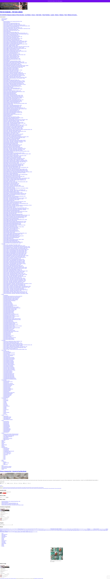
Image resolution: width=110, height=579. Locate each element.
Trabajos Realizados (4, 444)
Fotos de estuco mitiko (42, 530)
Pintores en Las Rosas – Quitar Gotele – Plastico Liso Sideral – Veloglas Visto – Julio (14, 179)
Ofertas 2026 (3, 440)
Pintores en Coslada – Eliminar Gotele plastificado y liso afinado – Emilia (12, 112)
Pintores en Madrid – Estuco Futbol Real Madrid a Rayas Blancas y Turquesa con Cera (14, 194)
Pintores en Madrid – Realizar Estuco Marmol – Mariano (10, 45)
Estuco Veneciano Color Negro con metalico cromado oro (10, 299)
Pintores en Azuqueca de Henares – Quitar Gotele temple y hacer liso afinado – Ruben (14, 54)
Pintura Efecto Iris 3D (6, 351)
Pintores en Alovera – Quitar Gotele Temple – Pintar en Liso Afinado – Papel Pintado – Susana (15, 119)
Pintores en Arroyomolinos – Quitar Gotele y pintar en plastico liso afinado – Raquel (14, 66)
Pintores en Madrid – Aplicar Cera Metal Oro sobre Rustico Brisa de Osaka (12, 214)
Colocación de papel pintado (6, 487)
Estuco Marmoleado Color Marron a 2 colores (9, 326)
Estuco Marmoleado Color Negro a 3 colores (9, 316)
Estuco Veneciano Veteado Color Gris (8, 320)
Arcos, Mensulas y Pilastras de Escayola (8, 435)
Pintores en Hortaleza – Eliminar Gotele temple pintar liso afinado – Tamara (13, 95)
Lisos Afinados (4, 340)
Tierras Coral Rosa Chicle (6, 356)
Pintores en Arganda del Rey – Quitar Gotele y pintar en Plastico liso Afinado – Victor (14, 284)
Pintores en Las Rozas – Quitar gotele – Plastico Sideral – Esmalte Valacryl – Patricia (14, 141)
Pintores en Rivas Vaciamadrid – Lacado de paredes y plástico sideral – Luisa (13, 99)
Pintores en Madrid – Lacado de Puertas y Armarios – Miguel (11, 199)
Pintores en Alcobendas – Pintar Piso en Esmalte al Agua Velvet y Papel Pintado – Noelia (14, 193)
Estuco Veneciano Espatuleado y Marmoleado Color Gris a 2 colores (12, 319)
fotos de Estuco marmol (36, 530)
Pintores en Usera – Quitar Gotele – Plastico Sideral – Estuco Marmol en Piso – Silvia (14, 148)
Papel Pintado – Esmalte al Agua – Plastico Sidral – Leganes (11, 121)
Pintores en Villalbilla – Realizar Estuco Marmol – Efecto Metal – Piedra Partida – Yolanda (15, 77)
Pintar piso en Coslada (81, 530)
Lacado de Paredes (5, 415)
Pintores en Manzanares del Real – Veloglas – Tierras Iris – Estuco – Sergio (13, 133)
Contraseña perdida (4, 468)
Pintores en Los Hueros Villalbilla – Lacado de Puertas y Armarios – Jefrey (13, 233)
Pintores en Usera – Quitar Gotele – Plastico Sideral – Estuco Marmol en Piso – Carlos (14, 131)
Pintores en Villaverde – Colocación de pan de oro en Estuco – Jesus (12, 50)
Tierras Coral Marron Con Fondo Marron (8, 366)
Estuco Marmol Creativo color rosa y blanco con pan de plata (11, 297)
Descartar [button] (61, 1)
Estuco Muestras (5, 295)
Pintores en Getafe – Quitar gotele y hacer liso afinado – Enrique (11, 244)
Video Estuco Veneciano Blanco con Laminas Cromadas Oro (11, 68)
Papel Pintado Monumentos (6, 428)
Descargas (4, 461)
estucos (22, 530)
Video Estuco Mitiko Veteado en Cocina (8, 238)
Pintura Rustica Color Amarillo (7, 386)
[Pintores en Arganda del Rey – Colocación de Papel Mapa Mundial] (14, 478)
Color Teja (4, 413)
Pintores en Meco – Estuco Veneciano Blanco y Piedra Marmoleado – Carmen (13, 117)
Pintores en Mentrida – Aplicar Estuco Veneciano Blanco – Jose (11, 98)
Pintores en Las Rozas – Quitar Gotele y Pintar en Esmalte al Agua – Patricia (13, 122)
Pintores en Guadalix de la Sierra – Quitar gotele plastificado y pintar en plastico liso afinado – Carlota (16, 25)
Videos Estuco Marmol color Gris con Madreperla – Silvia (10, 143)
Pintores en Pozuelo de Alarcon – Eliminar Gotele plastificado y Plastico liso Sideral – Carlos (15, 169)
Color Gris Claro (5, 404)
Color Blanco (5, 402)
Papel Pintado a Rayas (6, 422)
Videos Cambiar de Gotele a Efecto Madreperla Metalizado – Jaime (11, 166)
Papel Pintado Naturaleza (6, 426)
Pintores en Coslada (92, 530)
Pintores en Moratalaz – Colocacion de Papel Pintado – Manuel (11, 56)
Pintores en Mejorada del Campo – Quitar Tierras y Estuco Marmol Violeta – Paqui (13, 176)
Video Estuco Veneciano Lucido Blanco (8, 87)
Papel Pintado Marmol (6, 421)
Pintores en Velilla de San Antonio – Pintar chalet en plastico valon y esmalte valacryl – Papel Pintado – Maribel (17, 171)
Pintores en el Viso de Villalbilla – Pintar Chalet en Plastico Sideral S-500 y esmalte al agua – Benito (16, 46)
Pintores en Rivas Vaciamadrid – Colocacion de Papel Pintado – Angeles (12, 97)
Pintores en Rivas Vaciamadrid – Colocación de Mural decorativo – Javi (12, 86)
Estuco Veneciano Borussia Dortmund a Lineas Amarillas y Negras (11, 307)
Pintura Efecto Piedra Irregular (7, 395)
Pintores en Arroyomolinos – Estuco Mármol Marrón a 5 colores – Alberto (12, 127)
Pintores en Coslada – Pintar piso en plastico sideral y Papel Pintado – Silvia (13, 164)
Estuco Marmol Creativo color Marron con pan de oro (10, 305)
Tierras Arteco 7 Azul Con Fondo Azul (8, 355)
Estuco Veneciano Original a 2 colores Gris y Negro (9, 309)
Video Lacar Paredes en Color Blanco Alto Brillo (9, 188)
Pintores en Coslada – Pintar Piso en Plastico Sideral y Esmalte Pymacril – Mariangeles (14, 209)
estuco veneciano (26, 530)
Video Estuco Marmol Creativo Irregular (8, 151)
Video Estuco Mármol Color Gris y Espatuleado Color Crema (11, 204)
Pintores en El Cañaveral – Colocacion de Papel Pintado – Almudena (12, 60)
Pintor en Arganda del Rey (18, 487)
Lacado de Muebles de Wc (6, 418)
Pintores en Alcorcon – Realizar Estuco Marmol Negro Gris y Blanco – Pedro (13, 72)
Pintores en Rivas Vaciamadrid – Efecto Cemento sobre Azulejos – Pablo (12, 36)
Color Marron (5, 407)
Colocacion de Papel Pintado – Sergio (8, 104)
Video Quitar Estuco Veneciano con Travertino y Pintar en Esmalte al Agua (12, 147)
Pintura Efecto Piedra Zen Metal (7, 394)
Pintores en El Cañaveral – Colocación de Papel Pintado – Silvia (11, 35)
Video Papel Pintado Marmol (6, 31)
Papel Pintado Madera (6, 427)
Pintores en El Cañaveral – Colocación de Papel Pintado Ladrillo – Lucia (12, 114)
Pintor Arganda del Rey (12, 487)
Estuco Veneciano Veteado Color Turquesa (8, 339)
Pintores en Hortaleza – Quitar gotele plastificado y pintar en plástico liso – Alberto (14, 81)
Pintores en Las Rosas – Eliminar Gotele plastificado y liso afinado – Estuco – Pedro (14, 123)
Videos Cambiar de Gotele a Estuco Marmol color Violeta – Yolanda (11, 177)
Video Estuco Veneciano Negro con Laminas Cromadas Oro (10, 69)
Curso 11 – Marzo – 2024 (6, 453)
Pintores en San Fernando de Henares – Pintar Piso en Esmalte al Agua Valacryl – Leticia (14, 216)
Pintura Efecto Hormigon (6, 396)
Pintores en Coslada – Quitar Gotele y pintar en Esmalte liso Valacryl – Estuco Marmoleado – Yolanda (16, 178)
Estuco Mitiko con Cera (5, 530)
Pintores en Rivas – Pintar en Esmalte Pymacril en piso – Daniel (11, 168)
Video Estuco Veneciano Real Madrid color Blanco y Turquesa (11, 191)
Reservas (3, 445)
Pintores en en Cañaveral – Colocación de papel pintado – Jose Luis (12, 85)
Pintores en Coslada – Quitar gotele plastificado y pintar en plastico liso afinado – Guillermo (15, 41)
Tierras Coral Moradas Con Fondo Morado (8, 361)
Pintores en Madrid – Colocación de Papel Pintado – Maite (10, 29)
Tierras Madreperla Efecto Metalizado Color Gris (9, 378)
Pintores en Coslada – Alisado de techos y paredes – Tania (11, 32)
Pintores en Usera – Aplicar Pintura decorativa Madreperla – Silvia (11, 145)
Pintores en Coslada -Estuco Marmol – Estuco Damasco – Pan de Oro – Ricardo (13, 47)
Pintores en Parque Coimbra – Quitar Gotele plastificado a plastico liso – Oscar (13, 74)
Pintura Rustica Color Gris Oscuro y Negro (8, 384)
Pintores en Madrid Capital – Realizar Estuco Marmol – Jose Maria (11, 63)
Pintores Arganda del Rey (29, 487)
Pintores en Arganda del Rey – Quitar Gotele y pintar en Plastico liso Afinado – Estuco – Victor (15, 170)
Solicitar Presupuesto (4, 18)
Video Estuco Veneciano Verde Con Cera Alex (9, 195)
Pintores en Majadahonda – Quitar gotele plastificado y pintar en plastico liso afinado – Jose (15, 248)
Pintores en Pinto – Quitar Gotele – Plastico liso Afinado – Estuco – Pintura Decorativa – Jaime (15, 167)
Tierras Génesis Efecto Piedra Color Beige (8, 373)
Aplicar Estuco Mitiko (34, 528)
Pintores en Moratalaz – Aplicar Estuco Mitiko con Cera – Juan (11, 231)
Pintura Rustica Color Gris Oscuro (7, 385)
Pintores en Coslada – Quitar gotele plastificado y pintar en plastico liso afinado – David (14, 251)
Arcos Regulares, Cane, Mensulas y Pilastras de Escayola (10, 434)
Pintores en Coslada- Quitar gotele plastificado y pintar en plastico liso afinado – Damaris (15, 253)
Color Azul (4, 398)
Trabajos (3, 20)
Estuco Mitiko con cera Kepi (12, 530)
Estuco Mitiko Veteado (18, 530)
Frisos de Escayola (5, 437)
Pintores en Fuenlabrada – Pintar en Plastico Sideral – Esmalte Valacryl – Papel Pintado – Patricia (16, 208)
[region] (55, 554)
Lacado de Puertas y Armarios (7, 416)
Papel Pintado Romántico (6, 425)
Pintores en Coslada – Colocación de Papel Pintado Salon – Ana (11, 109)
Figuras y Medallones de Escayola (7, 436)
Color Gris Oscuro (5, 405)
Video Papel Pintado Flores (6, 22)
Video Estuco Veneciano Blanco (7, 115)
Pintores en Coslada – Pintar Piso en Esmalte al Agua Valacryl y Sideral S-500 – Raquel (14, 161)
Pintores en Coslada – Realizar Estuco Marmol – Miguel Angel (11, 44)
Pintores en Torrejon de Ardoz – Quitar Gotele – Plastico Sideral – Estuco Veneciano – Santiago (15, 293)
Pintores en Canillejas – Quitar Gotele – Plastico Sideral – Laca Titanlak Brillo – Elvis (14, 189)
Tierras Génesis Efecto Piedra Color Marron (9, 377)
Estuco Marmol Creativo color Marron (8, 304)
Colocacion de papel (5, 488)
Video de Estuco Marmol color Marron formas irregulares (10, 142)
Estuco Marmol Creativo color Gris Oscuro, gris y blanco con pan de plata (12, 296)
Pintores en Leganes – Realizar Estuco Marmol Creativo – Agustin (12, 59)
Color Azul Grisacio (5, 399)
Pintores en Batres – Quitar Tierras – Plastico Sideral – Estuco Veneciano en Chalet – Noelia (15, 181)
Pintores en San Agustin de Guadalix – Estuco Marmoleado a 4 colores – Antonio (13, 152)
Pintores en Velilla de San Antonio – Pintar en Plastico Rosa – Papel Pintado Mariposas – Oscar (15, 203)
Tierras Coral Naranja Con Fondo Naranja (8, 362)
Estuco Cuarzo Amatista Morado (7, 302)
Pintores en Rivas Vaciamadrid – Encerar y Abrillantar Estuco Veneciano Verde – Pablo (14, 196)
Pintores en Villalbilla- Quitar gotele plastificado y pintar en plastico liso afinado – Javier (14, 48)
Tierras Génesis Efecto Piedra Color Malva (8, 376)
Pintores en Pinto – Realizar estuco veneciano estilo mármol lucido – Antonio (13, 82)
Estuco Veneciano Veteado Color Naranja (8, 311)
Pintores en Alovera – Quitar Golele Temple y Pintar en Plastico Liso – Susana (13, 198)
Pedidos (4, 463)
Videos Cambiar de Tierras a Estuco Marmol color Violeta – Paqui (11, 175)
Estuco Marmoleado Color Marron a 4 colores (9, 330)
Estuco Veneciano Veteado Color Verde (8, 321)
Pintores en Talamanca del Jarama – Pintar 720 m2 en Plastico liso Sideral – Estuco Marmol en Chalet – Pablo (17, 129)
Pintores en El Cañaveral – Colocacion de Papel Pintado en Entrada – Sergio (13, 96)
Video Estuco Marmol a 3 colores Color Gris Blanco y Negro (10, 184)
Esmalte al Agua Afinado (5, 397)
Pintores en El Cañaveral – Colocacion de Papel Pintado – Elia (11, 79)
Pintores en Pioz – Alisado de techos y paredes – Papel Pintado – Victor (12, 27)
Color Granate (5, 403)
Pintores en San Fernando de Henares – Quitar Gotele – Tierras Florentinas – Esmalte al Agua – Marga (16, 28)
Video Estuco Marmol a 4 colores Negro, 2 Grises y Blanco (10, 70)
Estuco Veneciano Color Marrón (7, 336)
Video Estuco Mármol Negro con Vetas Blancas (9, 113)
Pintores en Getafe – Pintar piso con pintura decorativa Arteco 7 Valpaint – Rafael (14, 163)
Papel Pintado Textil (6, 432)
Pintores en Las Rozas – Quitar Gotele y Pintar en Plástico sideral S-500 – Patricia (14, 137)
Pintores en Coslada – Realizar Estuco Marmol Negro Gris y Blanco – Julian (13, 67)
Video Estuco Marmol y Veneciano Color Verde (9, 180)
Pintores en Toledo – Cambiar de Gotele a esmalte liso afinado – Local (12, 134)
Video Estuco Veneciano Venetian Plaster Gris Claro (10, 92)
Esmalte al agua (76, 528)
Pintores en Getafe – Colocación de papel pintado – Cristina (11, 139)
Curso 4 (4, 458)
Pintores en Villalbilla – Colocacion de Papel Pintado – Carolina (11, 49)
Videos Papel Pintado (41, 487)
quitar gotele (25, 531)
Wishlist (3, 469)
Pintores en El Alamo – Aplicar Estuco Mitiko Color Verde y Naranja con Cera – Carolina (14, 222)
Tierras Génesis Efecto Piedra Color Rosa (8, 375)
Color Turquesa (5, 414)
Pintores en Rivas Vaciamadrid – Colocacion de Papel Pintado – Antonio (12, 40)
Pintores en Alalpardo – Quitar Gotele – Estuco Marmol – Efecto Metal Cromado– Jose (14, 73)
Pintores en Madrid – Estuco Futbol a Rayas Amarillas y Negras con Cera (12, 212)
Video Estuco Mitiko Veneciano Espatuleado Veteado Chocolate (11, 210)
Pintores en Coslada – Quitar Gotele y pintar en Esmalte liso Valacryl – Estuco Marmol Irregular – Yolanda (17, 153)
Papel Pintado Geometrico (6, 430)
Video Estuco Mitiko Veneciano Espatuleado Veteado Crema (11, 230)
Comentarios (3, 446)
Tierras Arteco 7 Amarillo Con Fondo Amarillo (9, 354)
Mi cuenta (3, 546)
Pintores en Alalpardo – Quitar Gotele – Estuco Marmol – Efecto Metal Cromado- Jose (14, 257)
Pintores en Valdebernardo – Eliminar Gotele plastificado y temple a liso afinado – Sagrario (15, 108)
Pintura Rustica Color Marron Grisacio (8, 388)
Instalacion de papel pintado (60, 530)
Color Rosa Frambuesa (6, 412)
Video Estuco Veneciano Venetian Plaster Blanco (9, 93)
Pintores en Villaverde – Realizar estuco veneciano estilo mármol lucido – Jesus (13, 83)
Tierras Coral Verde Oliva (6, 353)
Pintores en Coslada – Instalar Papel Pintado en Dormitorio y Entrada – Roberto (13, 226)
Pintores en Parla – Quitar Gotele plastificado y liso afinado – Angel (12, 90)
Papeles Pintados (4, 543)
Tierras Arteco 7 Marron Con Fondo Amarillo (9, 368)
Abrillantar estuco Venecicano (4, 528)
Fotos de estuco (31, 530)
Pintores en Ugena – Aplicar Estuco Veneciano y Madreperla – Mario (12, 130)
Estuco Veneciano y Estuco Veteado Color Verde (9, 337)
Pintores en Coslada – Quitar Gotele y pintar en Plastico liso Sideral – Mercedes (13, 186)
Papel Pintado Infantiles (6, 431)
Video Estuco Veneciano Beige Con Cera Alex (9, 187)
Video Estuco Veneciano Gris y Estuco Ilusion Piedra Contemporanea (12, 157)
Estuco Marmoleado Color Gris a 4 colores (8, 328)
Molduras (3, 433)
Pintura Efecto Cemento (6, 380)
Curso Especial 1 (5, 454)
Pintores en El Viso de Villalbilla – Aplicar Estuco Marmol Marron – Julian (12, 144)
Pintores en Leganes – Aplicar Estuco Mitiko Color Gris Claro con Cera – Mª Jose (13, 217)
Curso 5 (4, 459)
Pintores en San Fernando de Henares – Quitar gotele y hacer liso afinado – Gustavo (14, 24)
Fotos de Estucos (4, 19)
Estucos (3, 294)
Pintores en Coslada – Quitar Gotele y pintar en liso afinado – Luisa (12, 71)
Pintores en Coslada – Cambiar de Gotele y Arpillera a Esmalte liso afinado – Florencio (14, 140)
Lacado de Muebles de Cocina (7, 417)
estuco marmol (96, 529)
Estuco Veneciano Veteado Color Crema (8, 335)
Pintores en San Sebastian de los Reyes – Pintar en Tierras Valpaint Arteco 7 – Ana (14, 107)
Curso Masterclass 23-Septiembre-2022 (8, 451)
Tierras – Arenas (4, 350)
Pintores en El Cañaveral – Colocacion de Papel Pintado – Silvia (11, 39)
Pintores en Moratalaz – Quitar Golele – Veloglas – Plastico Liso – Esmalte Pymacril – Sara (15, 190)
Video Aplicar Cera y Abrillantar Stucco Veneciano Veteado (10, 227)
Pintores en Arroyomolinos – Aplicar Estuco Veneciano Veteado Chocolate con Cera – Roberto (15, 211)
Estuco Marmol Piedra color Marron (7, 303)
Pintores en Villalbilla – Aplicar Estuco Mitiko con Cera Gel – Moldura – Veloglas (13, 239)
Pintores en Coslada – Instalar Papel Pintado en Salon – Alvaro (11, 241)
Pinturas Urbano (4, 531)
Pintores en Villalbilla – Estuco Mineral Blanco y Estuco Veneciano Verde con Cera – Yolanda (15, 215)
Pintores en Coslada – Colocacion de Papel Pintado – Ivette (11, 57)
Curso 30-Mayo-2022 (6, 450)
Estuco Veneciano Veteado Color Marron (8, 312)
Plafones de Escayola (6, 439)
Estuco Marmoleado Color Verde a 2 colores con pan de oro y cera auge (12, 325)
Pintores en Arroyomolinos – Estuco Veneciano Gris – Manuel (11, 116)
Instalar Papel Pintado (71, 530)
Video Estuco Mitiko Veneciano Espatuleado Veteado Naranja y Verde (12, 223)
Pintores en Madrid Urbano (104, 530)
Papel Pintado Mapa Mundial (6, 429)
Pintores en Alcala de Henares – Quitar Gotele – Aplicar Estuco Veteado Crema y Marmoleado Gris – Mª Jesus (17, 205)
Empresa (3, 538)
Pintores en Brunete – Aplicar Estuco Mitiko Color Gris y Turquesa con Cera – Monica (14, 224)
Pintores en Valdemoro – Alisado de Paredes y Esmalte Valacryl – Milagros (13, 150)
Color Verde (4, 408)
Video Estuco (30, 531)
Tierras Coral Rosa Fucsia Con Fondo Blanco (9, 358)
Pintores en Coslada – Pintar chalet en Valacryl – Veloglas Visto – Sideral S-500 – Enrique (15, 160)
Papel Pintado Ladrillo (6, 423)
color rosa (4, 411)
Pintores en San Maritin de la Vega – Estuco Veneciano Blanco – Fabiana (12, 88)
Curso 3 (4, 457)
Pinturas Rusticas (4, 379)
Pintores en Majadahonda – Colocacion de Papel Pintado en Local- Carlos (12, 42)
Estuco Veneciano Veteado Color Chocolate (8, 310)
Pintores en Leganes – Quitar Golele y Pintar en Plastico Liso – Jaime (12, 202)
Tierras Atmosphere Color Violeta (7, 370)
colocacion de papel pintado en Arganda (12, 488)
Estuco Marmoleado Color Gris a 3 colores (8, 317)
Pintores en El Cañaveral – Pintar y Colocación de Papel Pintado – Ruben (12, 21)
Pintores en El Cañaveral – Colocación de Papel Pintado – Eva (11, 26)
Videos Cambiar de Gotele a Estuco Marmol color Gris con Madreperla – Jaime (13, 165)
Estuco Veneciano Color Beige (7, 333)
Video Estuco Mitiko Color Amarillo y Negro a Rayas (9, 213)
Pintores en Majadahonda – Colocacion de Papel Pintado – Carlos (11, 58)
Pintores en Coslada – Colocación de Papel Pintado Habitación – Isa (12, 106)
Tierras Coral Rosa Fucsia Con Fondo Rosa (8, 359)
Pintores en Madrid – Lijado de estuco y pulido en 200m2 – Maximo (12, 76)
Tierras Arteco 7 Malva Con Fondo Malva (8, 363)
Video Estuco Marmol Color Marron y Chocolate (9, 206)
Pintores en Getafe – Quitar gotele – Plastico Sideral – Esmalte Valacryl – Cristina (14, 149)
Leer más (1, 485)
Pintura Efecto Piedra (6, 391)
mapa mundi (28, 488)
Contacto (3, 539)
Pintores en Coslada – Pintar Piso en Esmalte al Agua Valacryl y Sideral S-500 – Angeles (14, 155)
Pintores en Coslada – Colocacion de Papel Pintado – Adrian (11, 55)
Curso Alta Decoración (4, 447)
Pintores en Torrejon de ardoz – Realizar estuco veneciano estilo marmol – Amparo (14, 91)
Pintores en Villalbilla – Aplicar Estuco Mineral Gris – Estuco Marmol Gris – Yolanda (14, 158)
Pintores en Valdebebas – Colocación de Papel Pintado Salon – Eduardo (12, 100)
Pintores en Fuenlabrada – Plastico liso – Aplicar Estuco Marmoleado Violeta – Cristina (14, 201)
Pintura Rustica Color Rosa (6, 390)
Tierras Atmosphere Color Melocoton (8, 371)
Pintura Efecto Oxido (6, 382)
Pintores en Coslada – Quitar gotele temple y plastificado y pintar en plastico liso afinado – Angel (16, 33)
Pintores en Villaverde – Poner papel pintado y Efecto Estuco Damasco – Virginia (13, 61)
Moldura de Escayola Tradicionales (7, 438)
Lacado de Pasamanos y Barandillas (8, 419)
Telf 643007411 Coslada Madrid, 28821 (38, 578)
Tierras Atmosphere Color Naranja (7, 372)
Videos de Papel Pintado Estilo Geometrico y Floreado (10, 225)
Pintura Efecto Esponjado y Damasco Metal (9, 392)
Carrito (2, 465)
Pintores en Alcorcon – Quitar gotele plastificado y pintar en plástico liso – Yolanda (14, 78)
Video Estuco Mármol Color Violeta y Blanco (8, 200)
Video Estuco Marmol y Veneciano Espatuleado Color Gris (10, 173)
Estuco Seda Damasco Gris (6, 334)
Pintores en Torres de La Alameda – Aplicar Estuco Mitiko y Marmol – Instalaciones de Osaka (15, 174)
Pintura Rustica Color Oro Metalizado (8, 383)
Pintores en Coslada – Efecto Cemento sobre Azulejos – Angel (11, 30)
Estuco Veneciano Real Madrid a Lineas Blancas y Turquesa (11, 306)
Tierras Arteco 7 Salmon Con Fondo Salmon (8, 369)
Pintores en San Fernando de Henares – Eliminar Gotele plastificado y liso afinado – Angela (15, 103)
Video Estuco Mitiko (35, 531)
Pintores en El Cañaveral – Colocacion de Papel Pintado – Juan (11, 102)
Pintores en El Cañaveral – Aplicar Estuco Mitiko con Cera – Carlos (12, 242)
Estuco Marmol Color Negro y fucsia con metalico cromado (10, 314)
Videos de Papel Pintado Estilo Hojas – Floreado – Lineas (10, 154)
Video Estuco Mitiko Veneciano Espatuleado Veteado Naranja (11, 237)
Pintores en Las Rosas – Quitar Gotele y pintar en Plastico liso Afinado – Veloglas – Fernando (15, 289)
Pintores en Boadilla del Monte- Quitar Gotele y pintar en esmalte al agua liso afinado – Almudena (15, 65)
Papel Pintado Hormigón (6, 424)
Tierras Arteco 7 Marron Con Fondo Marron (8, 367)
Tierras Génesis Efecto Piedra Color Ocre (8, 374)
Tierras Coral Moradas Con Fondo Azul (8, 360)
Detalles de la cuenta (6, 462)
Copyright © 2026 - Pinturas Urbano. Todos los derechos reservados (8, 578)
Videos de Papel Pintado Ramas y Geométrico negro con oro (11, 118)
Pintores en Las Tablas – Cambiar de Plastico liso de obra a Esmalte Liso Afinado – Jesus (15, 349)
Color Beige (4, 401)
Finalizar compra (5, 464)
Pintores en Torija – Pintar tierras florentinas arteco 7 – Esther (11, 53)
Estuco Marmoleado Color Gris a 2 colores (8, 313)
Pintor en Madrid (24, 487)
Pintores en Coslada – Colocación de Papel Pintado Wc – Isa (11, 110)
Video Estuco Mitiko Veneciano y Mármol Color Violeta (10, 220)
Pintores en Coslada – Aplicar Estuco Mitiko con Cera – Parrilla (11, 236)
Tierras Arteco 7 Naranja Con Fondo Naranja (9, 364)
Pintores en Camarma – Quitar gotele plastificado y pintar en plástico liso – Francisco (14, 84)
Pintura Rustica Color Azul (6, 387)
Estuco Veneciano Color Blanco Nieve (8, 332)
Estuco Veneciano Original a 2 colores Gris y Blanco (10, 308)
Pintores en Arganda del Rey (35, 487)
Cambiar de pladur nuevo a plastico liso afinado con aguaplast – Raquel (12, 64)
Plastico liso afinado (11, 531)
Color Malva (4, 406)
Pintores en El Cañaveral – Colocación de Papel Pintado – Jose (11, 23)
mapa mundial (31, 488)
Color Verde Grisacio (6, 409)
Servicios (3, 443)
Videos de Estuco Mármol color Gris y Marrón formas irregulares (11, 146)
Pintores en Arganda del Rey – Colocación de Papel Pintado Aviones (12, 135)
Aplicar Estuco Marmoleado (27, 528)
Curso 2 (4, 456)
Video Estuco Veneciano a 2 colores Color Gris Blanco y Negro (11, 183)
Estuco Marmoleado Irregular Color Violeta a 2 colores (10, 322)
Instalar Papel (66, 530)
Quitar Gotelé (3, 243)
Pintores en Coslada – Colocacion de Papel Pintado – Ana (10, 52)
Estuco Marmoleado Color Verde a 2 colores (9, 324)
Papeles (3, 420)
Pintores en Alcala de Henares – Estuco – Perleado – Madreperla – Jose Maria (13, 126)
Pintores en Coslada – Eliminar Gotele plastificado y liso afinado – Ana (12, 111)
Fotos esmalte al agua (48, 530)
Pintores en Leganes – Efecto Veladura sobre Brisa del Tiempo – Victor (12, 105)
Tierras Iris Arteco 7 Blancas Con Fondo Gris (9, 352)
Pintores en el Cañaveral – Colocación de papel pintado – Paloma (11, 132)
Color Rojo (4, 410)
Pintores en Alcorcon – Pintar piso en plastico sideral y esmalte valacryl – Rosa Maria (14, 172)
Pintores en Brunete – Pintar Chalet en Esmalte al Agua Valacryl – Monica (12, 192)
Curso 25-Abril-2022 (6, 449)
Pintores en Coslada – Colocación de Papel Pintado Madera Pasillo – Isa (12, 101)
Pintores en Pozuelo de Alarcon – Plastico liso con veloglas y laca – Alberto (13, 128)
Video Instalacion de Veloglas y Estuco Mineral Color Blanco (11, 218)
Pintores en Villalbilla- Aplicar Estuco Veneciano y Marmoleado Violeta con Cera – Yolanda (14, 221)
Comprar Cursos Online (6, 448)
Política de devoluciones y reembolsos (6, 466)
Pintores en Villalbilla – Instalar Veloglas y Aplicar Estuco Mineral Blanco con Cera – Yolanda (15, 219)
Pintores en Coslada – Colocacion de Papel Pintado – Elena (11, 37)
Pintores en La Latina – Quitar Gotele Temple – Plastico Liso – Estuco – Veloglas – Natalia (15, 124)
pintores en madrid (97, 530)
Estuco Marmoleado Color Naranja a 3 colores (9, 323)
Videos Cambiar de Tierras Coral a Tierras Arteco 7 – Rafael (11, 162)
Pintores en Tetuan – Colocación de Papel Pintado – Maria (10, 34)
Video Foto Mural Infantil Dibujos (7, 89)
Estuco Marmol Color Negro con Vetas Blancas (9, 300)
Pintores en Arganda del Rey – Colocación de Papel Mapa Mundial (11, 138)
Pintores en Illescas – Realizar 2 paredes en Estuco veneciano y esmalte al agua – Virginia (15, 62)
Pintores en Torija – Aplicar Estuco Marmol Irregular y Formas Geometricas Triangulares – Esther (16, 136)
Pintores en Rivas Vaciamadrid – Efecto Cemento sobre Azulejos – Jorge (12, 38)
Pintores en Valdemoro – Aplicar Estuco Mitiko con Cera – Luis (11, 228)
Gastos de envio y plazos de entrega (6, 467)
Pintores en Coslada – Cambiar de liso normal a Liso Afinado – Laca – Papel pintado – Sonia (15, 346)
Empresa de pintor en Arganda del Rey (21, 488)
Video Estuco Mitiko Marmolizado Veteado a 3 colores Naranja (11, 234)
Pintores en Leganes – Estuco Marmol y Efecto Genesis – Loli (11, 51)
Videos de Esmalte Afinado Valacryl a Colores (9, 232)
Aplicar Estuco (20, 529)
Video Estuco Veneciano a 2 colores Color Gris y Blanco (10, 182)
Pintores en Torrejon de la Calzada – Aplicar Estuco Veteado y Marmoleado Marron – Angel (15, 207)
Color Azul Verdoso (5, 400)
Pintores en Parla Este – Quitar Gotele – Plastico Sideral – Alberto (12, 185)
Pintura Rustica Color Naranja (7, 389)
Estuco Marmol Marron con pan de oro (8, 329)
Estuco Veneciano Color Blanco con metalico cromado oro (10, 298)
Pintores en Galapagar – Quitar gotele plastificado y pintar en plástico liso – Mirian (14, 75)
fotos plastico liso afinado (53, 530)
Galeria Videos (3, 442)
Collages (3, 441)
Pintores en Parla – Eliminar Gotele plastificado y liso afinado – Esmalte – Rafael (13, 120)
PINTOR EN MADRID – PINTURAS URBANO (11, 12)
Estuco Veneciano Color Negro (7, 301)
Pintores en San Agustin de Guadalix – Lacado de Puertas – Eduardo (12, 156)
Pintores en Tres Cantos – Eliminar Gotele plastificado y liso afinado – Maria (13, 125)
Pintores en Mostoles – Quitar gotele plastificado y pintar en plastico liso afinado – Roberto (15, 43)
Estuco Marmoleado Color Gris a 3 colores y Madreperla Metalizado (12, 318)
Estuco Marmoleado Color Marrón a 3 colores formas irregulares (11, 327)
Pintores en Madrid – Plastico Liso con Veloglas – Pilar (10, 229)
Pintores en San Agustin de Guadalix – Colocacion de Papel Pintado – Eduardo (13, 159)
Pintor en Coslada (87, 530)
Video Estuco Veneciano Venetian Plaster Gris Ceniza (10, 94)
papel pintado (35, 488)
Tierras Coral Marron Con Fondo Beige (8, 365)
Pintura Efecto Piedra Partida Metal (8, 393)
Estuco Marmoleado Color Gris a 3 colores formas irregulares (11, 315)
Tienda (2, 460)
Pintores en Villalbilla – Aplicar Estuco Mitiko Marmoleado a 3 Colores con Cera (13, 235)
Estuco (88, 529)
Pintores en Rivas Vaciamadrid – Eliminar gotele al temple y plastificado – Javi (13, 266)
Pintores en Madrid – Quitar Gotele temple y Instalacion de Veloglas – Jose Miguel (14, 80)
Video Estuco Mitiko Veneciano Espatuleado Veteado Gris (10, 240)
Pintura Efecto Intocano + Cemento (8, 381)
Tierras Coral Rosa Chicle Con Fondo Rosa (8, 357)
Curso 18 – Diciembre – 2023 (7, 452)
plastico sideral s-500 (18, 531)
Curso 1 (4, 455)
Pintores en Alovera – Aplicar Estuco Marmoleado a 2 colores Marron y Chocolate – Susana (15, 197)
